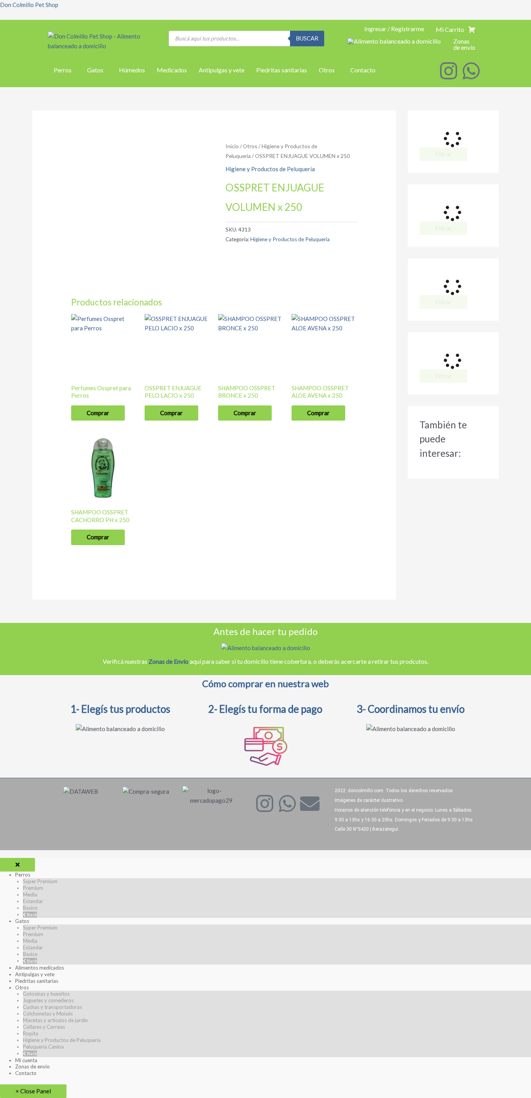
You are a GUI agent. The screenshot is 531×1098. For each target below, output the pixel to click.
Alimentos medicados (39, 968)
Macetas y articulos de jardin (55, 1020)
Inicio (232, 146)
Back (31, 914)
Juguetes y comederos (48, 1000)
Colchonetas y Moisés (48, 1013)
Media (30, 894)
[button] (64, 70)
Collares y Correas (44, 1027)
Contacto (363, 70)
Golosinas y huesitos (46, 994)
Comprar (98, 412)
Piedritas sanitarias (281, 70)
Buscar (307, 38)
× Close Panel (33, 1090)
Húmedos (132, 70)
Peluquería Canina (43, 1047)
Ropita (30, 1033)
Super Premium (40, 881)
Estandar (33, 901)
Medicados (172, 70)
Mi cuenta (26, 1060)
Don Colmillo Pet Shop (29, 4)
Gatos (95, 70)
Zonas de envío (32, 1066)
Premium (33, 888)
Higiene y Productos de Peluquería (270, 168)
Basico (30, 908)
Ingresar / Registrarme (394, 28)
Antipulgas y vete (222, 70)
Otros (327, 70)
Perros (63, 70)
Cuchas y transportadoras (52, 1007)
